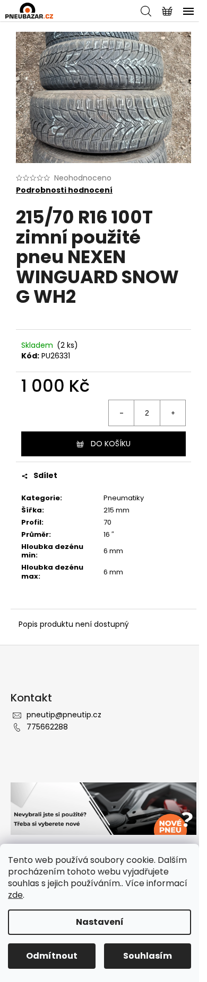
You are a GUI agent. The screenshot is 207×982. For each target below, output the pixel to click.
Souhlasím (147, 956)
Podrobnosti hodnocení (64, 190)
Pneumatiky (124, 498)
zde (15, 895)
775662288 (47, 727)
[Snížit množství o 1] (121, 413)
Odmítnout (51, 956)
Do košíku (111, 443)
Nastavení (100, 922)
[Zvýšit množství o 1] (172, 413)
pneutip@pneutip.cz (64, 714)
